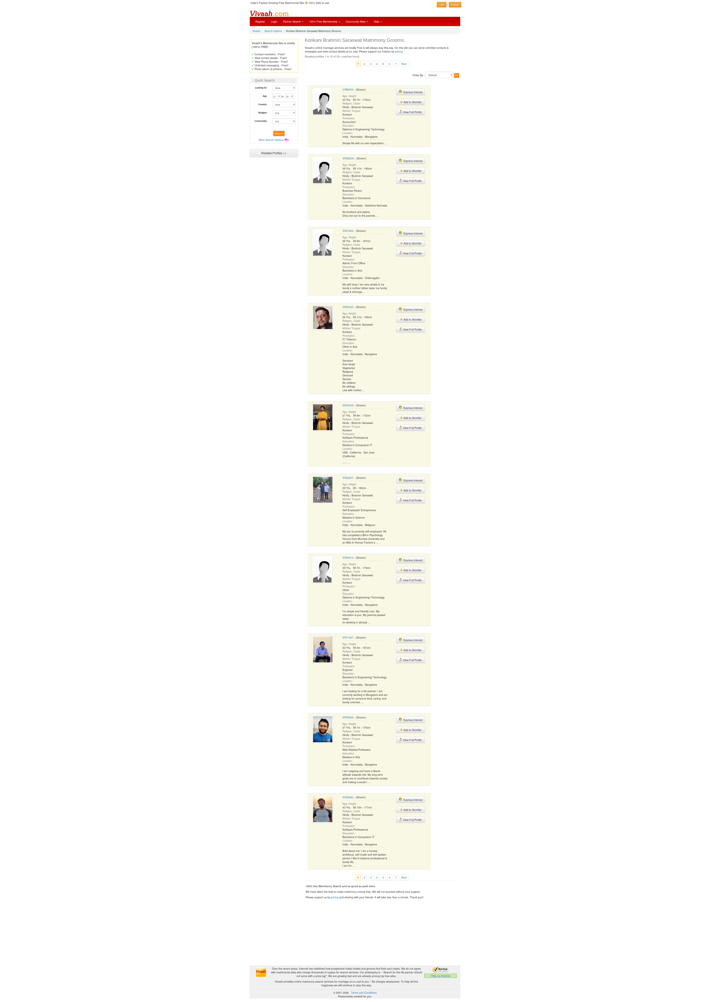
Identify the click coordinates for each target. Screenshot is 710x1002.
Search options (273, 31)
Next (404, 64)
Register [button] (455, 4)
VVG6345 (348, 307)
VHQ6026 (348, 158)
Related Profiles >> (273, 153)
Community (261, 121)
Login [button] (441, 4)
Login (274, 21)
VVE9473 (347, 557)
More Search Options (271, 140)
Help (377, 21)
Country (262, 104)
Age (265, 96)
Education (348, 125)
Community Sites (356, 21)
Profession (348, 118)
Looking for (261, 87)
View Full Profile (412, 112)
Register (260, 21)
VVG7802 (348, 231)
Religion (262, 112)
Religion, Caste (351, 103)
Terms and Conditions (364, 992)
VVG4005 (348, 405)
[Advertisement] (274, 230)
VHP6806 (348, 717)
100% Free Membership (323, 21)
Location (347, 133)
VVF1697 (347, 637)
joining (399, 51)
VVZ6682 (347, 797)
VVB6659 (347, 89)
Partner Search (292, 21)
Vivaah (256, 31)
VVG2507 (348, 478)
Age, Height (349, 96)
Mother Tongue (351, 111)
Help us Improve (440, 976)
